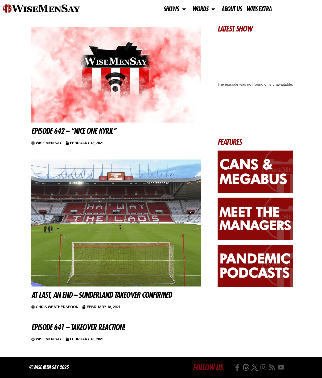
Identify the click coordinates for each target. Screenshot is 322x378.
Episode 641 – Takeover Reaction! (78, 327)
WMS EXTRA (259, 9)
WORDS (200, 9)
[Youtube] (280, 367)
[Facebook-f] (237, 367)
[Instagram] (263, 367)
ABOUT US (231, 9)
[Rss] (272, 367)
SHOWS (171, 9)
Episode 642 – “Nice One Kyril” (73, 131)
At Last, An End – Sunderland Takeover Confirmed (101, 295)
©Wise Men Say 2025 (48, 367)
